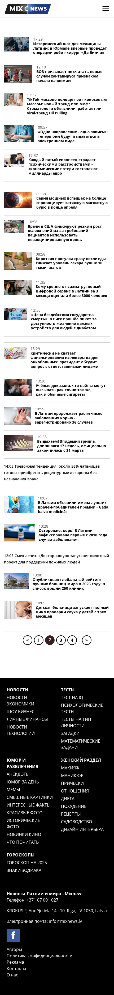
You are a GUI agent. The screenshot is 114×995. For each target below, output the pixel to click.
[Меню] (105, 8)
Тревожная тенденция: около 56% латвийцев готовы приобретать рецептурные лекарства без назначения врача (52, 472)
